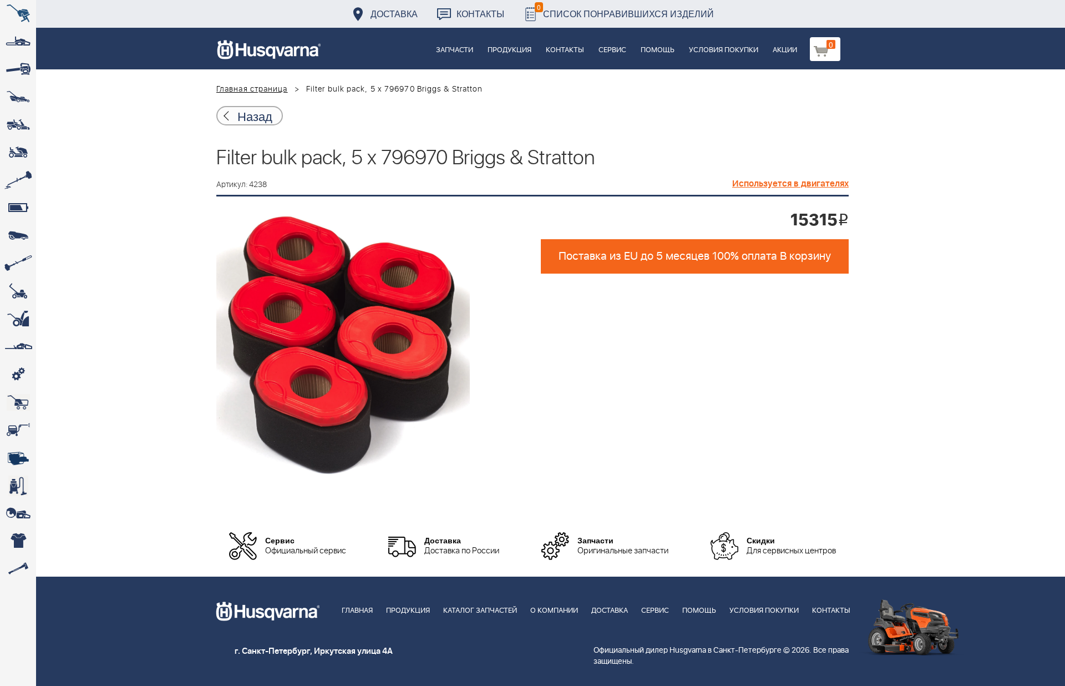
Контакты (480, 13)
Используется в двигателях (790, 183)
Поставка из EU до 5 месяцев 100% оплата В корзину (695, 256)
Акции (785, 50)
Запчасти (454, 50)
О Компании (554, 611)
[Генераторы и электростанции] (18, 402)
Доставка (394, 13)
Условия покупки (723, 50)
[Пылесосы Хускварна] (18, 486)
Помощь (657, 50)
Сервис (612, 50)
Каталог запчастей (480, 611)
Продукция (509, 50)
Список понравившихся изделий (625, 10)
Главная (357, 611)
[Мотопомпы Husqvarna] (18, 458)
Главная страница (252, 89)
